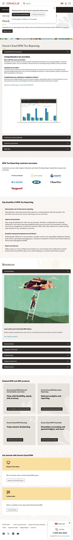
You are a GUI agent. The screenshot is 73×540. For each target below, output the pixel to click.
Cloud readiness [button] (9, 271)
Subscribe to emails (13, 527)
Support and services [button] (10, 361)
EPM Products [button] (6, 10)
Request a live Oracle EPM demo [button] (15, 480)
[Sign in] (66, 3)
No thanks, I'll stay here (38, 14)
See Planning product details (15, 440)
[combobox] (40, 3)
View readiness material (10, 336)
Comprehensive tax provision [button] (13, 52)
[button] (3, 3)
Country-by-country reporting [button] (13, 137)
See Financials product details (49, 440)
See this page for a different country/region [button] (24, 19)
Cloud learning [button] (8, 355)
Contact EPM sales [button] (12, 510)
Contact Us (33, 527)
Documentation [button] (9, 344)
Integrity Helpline (24, 527)
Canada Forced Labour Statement (36, 524)
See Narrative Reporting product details (51, 409)
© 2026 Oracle (6, 524)
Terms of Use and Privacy (19, 524)
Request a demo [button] (7, 31)
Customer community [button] (10, 349)
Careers (4, 527)
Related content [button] (9, 367)
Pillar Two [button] (7, 149)
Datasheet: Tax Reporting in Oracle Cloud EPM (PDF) (18, 85)
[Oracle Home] (13, 3)
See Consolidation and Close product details (18, 409)
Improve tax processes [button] (11, 143)
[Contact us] (69, 3)
